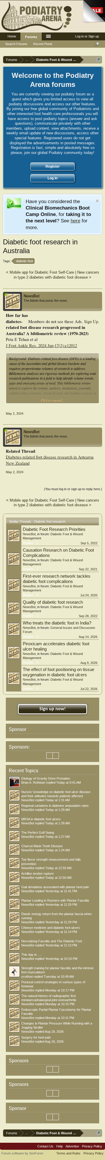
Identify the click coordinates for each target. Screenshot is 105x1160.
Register (53, 166)
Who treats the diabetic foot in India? (57, 623)
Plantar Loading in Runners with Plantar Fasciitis (55, 900)
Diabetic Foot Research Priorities (54, 529)
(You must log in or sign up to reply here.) (73, 489)
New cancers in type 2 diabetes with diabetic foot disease (56, 274)
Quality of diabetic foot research (53, 602)
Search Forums (16, 44)
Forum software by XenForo (22, 1153)
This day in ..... (31, 954)
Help (59, 1146)
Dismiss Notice (97, 201)
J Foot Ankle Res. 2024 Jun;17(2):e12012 (41, 345)
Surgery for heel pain (36, 1037)
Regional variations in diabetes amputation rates (55, 805)
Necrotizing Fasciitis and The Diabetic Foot (51, 941)
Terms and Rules (68, 1153)
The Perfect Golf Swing (37, 832)
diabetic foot (24, 261)
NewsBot (31, 296)
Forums (31, 37)
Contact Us (45, 1146)
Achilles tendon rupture (37, 873)
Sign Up (91, 321)
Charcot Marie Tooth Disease (42, 846)
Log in (52, 178)
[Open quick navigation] (98, 59)
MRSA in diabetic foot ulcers (41, 819)
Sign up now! (52, 709)
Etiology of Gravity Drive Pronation (45, 778)
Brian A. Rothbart (33, 782)
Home (12, 36)
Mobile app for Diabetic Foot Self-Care (42, 272)
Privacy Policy (92, 1146)
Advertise (72, 1146)
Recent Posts (42, 44)
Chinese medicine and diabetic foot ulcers (50, 927)
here (75, 221)
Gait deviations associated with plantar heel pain (55, 887)
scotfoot (27, 976)
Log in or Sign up (87, 36)
